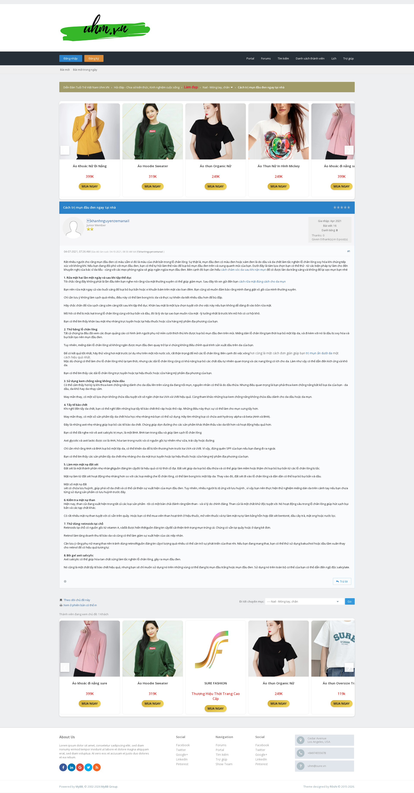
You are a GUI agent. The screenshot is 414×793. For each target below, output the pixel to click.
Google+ (261, 754)
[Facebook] (63, 768)
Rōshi (333, 786)
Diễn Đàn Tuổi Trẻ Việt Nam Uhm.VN (86, 87)
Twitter (260, 750)
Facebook (262, 745)
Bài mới (65, 70)
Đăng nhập (71, 58)
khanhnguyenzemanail (108, 220)
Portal (250, 58)
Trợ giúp (348, 58)
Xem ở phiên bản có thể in (80, 605)
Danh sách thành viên (310, 58)
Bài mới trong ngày (85, 70)
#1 (348, 251)
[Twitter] (88, 768)
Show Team (224, 764)
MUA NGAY (90, 186)
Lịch (333, 58)
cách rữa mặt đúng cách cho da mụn (262, 281)
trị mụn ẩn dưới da (319, 353)
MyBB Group (109, 786)
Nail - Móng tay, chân (216, 87)
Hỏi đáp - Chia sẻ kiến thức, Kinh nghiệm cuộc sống (146, 87)
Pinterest (261, 764)
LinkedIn (261, 759)
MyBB (79, 786)
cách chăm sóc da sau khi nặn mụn (243, 270)
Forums (266, 58)
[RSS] (97, 768)
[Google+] (80, 768)
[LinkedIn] (71, 768)
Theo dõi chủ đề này (77, 600)
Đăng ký (94, 58)
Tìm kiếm (283, 58)
